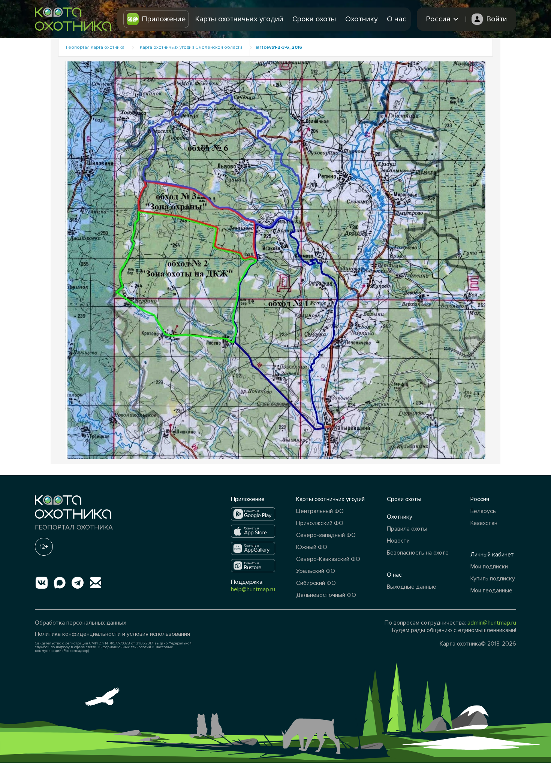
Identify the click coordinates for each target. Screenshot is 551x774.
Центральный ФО (320, 511)
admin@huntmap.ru (491, 622)
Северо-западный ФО (326, 535)
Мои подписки (489, 566)
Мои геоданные (491, 590)
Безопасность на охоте (418, 552)
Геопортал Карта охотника (95, 47)
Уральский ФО (315, 571)
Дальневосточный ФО (326, 595)
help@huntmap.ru (253, 589)
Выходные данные (411, 587)
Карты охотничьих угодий (239, 19)
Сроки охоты (314, 19)
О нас (396, 19)
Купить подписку (492, 578)
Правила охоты (407, 528)
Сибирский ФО (316, 583)
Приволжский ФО (319, 523)
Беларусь (483, 511)
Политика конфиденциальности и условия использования (112, 634)
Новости (398, 540)
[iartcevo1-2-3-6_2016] (275, 260)
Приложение (164, 19)
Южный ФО (311, 547)
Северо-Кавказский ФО (328, 559)
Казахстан (483, 523)
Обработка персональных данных (80, 622)
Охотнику (361, 19)
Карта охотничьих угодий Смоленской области (191, 47)
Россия (479, 499)
